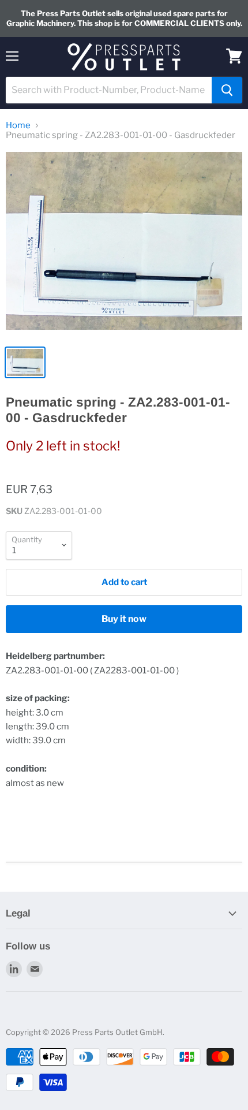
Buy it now (124, 618)
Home (18, 126)
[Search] (227, 90)
